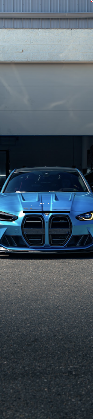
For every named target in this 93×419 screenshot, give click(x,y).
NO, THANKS (46, 215)
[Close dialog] (91, 1)
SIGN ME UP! (46, 212)
